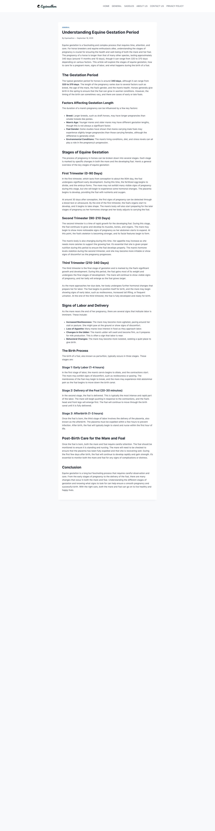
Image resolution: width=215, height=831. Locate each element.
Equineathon (70, 38)
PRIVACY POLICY (175, 6)
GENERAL (117, 6)
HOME (106, 6)
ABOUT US (142, 6)
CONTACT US (157, 6)
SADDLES (129, 6)
